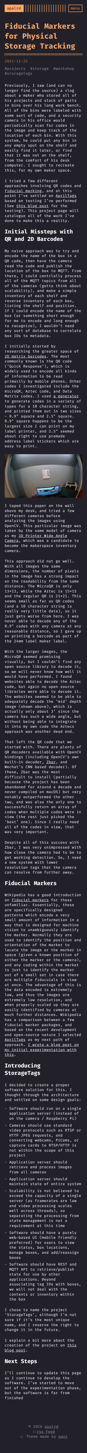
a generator (66, 396)
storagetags (19, 73)
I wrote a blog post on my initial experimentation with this (42, 1049)
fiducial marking (23, 190)
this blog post (32, 205)
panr (63, 1436)
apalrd (51, 1426)
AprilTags (66, 195)
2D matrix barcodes (25, 356)
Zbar (51, 762)
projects (16, 68)
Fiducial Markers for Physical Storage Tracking (40, 36)
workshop (65, 68)
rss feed (46, 1431)
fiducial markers (30, 900)
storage (40, 68)
